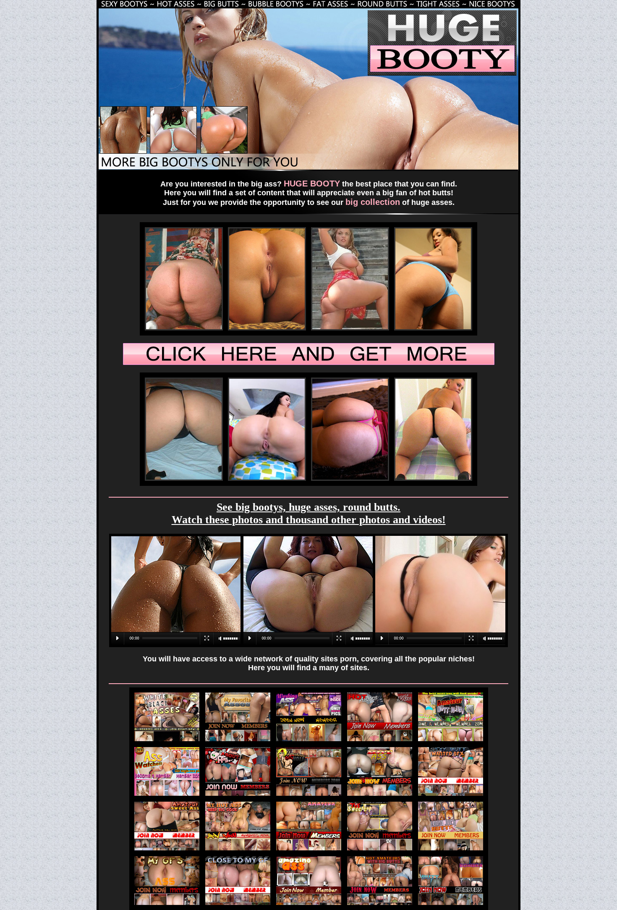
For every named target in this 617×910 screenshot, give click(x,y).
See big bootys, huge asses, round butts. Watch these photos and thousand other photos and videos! (309, 513)
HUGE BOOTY (312, 183)
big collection (372, 202)
